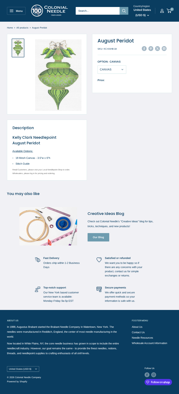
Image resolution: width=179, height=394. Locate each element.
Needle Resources (142, 337)
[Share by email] (164, 48)
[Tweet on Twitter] (157, 48)
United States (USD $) (20, 369)
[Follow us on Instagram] (153, 374)
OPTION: (109, 61)
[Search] (124, 11)
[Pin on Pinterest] (150, 48)
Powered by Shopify (17, 381)
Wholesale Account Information (149, 343)
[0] (169, 11)
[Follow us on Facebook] (147, 374)
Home (10, 27)
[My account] (162, 11)
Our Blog (98, 237)
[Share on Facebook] (144, 48)
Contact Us (138, 332)
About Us (137, 326)
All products (22, 27)
